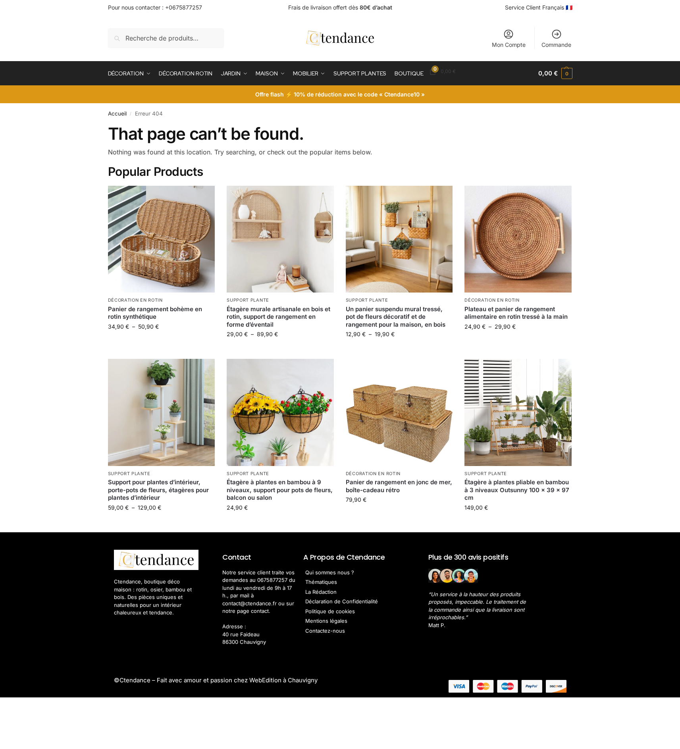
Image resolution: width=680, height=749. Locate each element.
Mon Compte (509, 44)
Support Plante (248, 300)
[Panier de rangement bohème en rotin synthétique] (161, 239)
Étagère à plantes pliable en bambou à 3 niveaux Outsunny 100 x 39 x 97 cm (516, 489)
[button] (555, 73)
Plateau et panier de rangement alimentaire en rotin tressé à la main (516, 313)
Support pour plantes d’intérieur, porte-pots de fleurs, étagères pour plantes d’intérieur (158, 489)
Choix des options (161, 343)
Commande (556, 44)
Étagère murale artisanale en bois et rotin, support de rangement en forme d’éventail (278, 316)
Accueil (117, 113)
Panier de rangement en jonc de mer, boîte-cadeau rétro (399, 486)
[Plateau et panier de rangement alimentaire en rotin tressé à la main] (518, 239)
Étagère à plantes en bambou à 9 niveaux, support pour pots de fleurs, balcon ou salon (280, 489)
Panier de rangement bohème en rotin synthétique (155, 313)
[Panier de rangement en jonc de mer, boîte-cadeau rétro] (399, 412)
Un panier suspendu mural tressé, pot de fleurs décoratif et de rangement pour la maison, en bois (395, 316)
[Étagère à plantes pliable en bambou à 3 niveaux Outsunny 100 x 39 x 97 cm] (518, 412)
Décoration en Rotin (135, 300)
